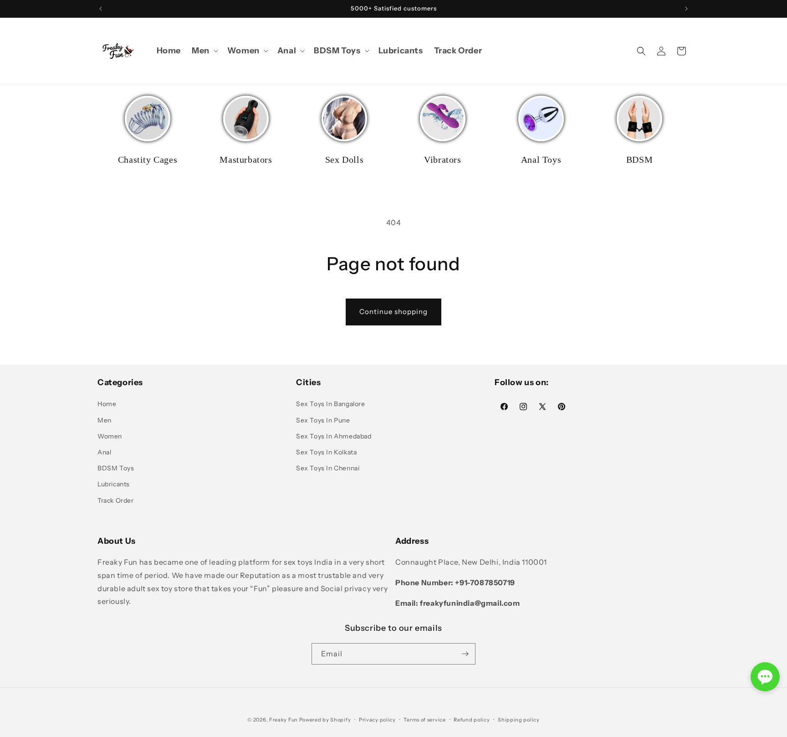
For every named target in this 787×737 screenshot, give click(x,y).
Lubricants (113, 484)
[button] (204, 51)
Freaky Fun (283, 719)
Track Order (115, 500)
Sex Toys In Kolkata (326, 452)
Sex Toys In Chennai (327, 468)
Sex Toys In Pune (323, 420)
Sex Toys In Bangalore (330, 404)
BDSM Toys (115, 468)
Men (104, 420)
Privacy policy (377, 719)
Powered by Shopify (325, 719)
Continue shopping (393, 311)
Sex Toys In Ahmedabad (334, 436)
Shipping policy (519, 719)
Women (109, 436)
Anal (104, 452)
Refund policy (472, 719)
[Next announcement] (686, 8)
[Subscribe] (465, 654)
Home (106, 404)
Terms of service (424, 719)
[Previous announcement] (101, 8)
